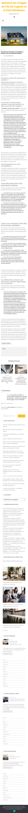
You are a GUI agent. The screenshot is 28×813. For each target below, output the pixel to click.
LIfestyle (5, 736)
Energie (4, 773)
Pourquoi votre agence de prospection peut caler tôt (14, 425)
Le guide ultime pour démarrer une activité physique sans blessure (13, 484)
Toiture (4, 780)
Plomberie (7, 375)
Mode (4, 785)
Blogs (4, 729)
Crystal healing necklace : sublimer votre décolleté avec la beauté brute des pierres (13, 479)
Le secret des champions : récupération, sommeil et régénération (13, 489)
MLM (10, 639)
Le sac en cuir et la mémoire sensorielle (12, 476)
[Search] (14, 17)
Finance (4, 722)
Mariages (5, 676)
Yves (4, 55)
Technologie (6, 795)
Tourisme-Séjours (7, 797)
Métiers (4, 783)
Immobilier (5, 724)
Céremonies (5, 674)
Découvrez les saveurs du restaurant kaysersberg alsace (12, 465)
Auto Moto (5, 664)
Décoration (5, 743)
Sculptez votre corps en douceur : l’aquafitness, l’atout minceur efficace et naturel (12, 471)
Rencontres (5, 790)
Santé (4, 792)
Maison (2, 50)
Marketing (12, 697)
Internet (5, 727)
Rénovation (5, 778)
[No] (26, 809)
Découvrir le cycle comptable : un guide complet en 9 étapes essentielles (13, 456)
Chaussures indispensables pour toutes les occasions (13, 434)
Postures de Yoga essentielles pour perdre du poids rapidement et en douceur (13, 461)
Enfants (4, 683)
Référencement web (16, 561)
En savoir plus (8, 653)
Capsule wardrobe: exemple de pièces (12, 438)
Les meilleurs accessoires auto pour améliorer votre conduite (12, 535)
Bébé (4, 669)
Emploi (4, 717)
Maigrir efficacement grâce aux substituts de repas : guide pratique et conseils (14, 447)
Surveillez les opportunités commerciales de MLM (15, 643)
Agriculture (6, 662)
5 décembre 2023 (9, 55)
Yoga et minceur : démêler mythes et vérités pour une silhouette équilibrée (14, 442)
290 (6, 630)
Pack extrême (6, 561)
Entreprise (5, 686)
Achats (4, 659)
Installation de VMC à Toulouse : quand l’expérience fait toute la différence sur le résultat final (7, 380)
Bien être (5, 671)
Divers (4, 678)
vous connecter (11, 407)
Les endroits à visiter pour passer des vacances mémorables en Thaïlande (13, 515)
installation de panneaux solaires (10, 108)
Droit (4, 681)
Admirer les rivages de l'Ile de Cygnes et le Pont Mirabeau (14, 6)
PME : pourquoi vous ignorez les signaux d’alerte (13, 430)
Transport (5, 799)
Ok (14, 811)
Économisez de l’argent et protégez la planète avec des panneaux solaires (14, 525)
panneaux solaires (6, 343)
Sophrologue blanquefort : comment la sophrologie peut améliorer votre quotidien (13, 451)
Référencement (6, 734)
